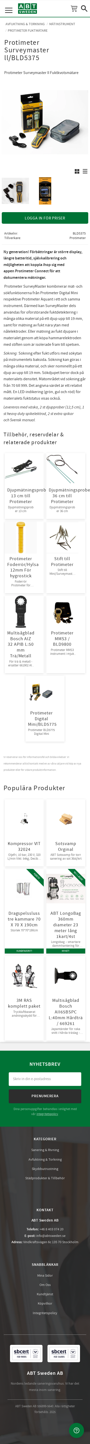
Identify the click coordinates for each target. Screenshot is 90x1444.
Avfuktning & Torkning (45, 1159)
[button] (9, 5)
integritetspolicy (47, 1114)
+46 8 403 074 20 (52, 1229)
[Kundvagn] (74, 8)
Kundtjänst (45, 1294)
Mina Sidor (45, 1275)
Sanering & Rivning (45, 1150)
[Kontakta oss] (76, 1430)
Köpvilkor (45, 1303)
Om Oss (45, 1285)
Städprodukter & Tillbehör (45, 1178)
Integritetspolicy (45, 1313)
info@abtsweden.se (51, 1236)
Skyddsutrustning (45, 1169)
